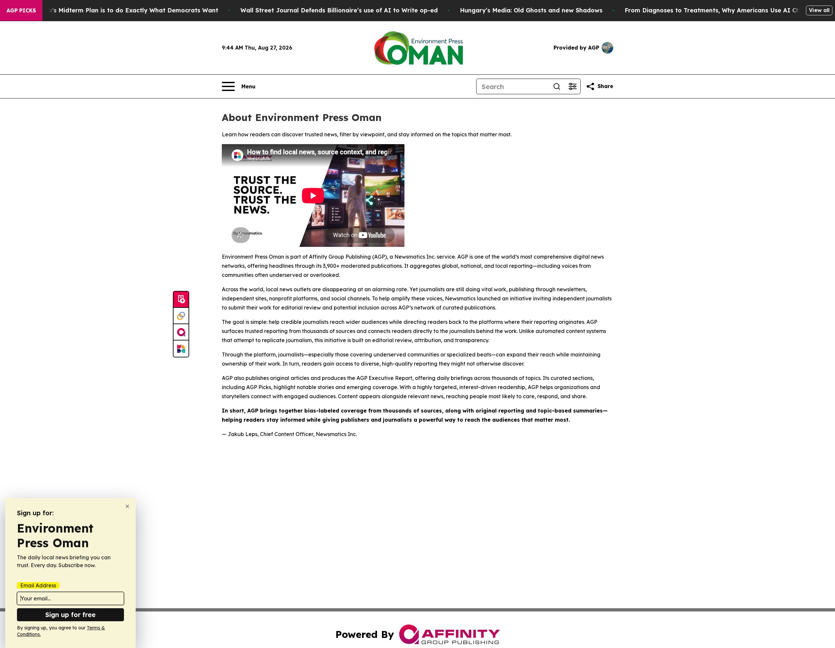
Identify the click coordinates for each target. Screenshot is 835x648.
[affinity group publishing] (181, 332)
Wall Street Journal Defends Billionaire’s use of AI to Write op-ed (339, 10)
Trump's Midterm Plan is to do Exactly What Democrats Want (125, 10)
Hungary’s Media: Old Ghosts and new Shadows (531, 10)
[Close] (127, 506)
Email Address (38, 585)
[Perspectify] (181, 316)
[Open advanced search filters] (572, 86)
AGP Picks (21, 10)
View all (819, 10)
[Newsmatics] (181, 348)
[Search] (557, 86)
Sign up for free (70, 614)
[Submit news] (181, 300)
